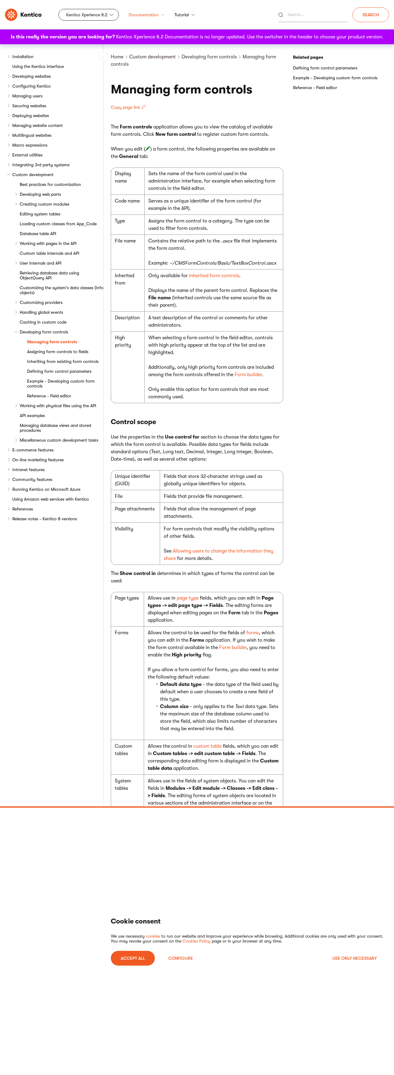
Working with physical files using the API (58, 405)
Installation (23, 56)
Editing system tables (40, 213)
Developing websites (31, 76)
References (22, 508)
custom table (207, 746)
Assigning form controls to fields (57, 351)
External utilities (27, 154)
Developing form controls (44, 331)
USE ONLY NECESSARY (354, 958)
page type (188, 598)
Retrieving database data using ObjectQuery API (49, 275)
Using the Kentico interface (38, 66)
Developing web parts (40, 194)
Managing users (27, 95)
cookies (153, 936)
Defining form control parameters (59, 371)
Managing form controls (52, 341)
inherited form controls (214, 275)
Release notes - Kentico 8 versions (44, 518)
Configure (180, 958)
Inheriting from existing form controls (62, 361)
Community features (32, 479)
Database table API (38, 233)
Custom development (33, 174)
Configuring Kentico (31, 86)
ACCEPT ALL (133, 958)
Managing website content (37, 125)
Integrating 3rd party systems (41, 164)
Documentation (144, 14)
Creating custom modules (44, 204)
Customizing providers (41, 302)
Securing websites (29, 105)
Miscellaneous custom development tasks (59, 440)
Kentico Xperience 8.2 (86, 14)
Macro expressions (29, 145)
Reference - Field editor (49, 395)
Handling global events (41, 312)
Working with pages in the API (48, 243)
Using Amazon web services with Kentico (50, 499)
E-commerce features (33, 449)
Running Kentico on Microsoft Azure (46, 489)
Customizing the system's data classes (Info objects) (61, 290)
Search (371, 14)
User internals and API (41, 263)
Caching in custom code (43, 322)
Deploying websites (30, 115)
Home (117, 57)
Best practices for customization (50, 184)
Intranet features (28, 469)
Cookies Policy (197, 941)
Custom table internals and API (49, 253)
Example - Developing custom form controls (61, 383)
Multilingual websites (31, 135)
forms (252, 633)
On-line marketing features (38, 459)
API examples (32, 415)
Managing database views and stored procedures (55, 428)
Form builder (248, 374)
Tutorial (182, 14)
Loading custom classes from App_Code (58, 223)
